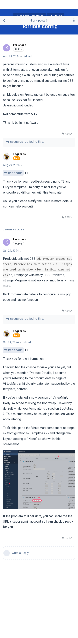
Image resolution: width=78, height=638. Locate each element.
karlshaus (15, 173)
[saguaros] (7, 156)
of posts (37, 20)
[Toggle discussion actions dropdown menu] (74, 20)
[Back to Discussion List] (4, 20)
